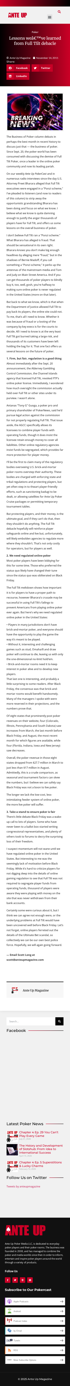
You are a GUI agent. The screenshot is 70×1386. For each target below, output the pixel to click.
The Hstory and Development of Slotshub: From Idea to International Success (41, 1149)
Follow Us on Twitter (27, 1177)
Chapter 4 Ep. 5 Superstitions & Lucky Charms (40, 1164)
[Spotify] (30, 1280)
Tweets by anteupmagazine (23, 1186)
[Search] (59, 1021)
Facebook (16, 1030)
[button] (59, 11)
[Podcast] (22, 1280)
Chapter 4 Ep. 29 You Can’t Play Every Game (38, 1134)
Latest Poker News (25, 1123)
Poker (35, 32)
